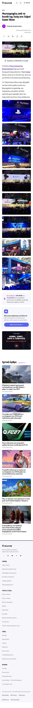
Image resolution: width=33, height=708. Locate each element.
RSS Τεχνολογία (15, 699)
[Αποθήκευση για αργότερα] (17, 36)
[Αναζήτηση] (16, 2)
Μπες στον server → (16, 324)
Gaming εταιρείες (6, 580)
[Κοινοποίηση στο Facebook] (4, 36)
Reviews (4, 635)
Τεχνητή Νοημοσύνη (7, 655)
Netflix (4, 606)
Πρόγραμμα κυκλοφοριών (9, 573)
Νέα (3, 10)
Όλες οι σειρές (6, 598)
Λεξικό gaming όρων (7, 584)
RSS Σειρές (22, 695)
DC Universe (5, 621)
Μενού (28, 2)
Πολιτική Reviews (7, 676)
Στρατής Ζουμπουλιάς (14, 26)
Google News (11, 298)
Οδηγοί (4, 643)
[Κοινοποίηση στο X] (8, 36)
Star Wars (4, 614)
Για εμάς (4, 668)
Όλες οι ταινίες (6, 594)
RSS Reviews (5, 699)
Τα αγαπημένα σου (7, 684)
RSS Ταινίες (14, 695)
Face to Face (5, 651)
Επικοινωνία (5, 672)
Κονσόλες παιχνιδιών (8, 577)
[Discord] (20, 555)
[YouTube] (12, 555)
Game (28, 72)
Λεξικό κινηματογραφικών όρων (11, 625)
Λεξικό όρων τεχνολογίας (9, 658)
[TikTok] (16, 555)
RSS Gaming (5, 695)
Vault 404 (4, 647)
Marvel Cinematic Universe (9, 618)
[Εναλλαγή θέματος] (20, 2)
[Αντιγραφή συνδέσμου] (21, 36)
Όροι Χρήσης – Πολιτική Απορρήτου (12, 680)
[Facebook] (3, 555)
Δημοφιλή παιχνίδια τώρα (9, 569)
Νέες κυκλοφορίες (7, 602)
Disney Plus (5, 610)
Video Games (5, 565)
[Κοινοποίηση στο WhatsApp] (13, 36)
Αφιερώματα (5, 639)
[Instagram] (8, 555)
